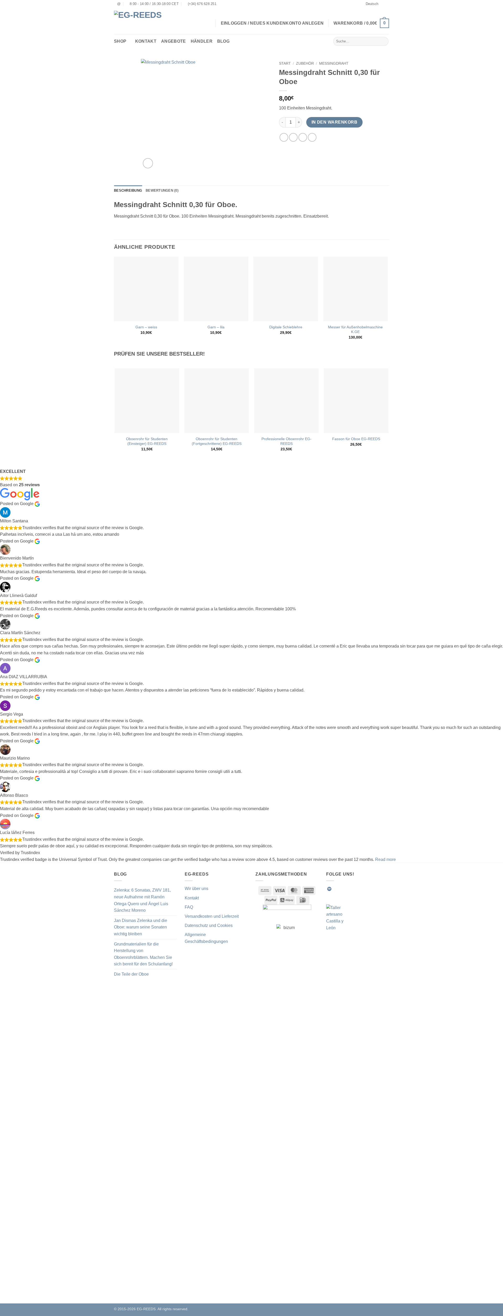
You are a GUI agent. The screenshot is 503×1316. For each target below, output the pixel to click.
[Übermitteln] (383, 41)
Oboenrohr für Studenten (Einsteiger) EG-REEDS (147, 441)
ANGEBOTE (173, 41)
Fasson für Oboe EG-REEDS (356, 439)
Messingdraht (333, 63)
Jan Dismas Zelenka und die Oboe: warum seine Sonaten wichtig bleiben (140, 927)
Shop (120, 41)
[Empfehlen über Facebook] (284, 137)
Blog (223, 41)
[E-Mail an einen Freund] (302, 137)
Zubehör (305, 63)
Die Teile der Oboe (131, 974)
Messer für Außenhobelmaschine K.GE (355, 329)
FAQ (189, 907)
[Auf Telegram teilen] (312, 137)
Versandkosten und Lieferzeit (212, 916)
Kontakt (145, 41)
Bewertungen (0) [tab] (162, 190)
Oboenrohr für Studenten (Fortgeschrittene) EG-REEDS (217, 441)
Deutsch (372, 4)
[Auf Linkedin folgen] (368, 889)
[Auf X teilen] (293, 137)
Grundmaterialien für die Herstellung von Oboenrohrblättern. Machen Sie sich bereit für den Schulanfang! (143, 954)
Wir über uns (196, 888)
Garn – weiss (146, 327)
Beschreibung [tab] (128, 190)
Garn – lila (216, 327)
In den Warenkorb (334, 122)
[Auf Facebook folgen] (336, 889)
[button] (361, 23)
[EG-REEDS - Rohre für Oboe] (141, 21)
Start (285, 63)
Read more (385, 859)
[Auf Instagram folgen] (342, 889)
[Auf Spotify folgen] (329, 889)
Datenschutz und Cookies (209, 925)
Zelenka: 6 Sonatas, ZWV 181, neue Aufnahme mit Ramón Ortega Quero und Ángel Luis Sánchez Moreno (142, 900)
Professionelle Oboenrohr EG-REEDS (286, 441)
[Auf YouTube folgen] (374, 889)
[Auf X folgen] (355, 889)
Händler (201, 41)
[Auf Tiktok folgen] (348, 889)
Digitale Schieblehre (285, 327)
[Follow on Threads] (361, 889)
